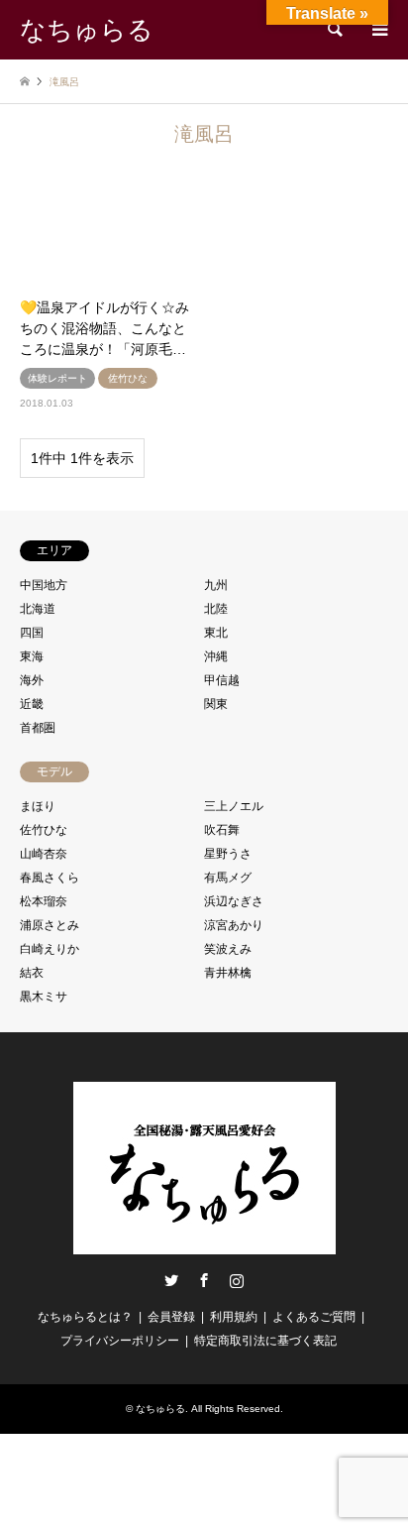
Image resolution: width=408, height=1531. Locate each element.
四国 (32, 633)
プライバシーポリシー (119, 1341)
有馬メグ (228, 877)
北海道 (37, 609)
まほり (37, 806)
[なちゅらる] (204, 1246)
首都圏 (37, 728)
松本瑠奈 (43, 901)
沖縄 (216, 656)
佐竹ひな (43, 830)
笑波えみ (228, 949)
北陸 (216, 609)
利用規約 (233, 1317)
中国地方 (43, 585)
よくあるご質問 (314, 1317)
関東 (216, 704)
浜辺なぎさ (233, 901)
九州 (216, 585)
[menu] (378, 29)
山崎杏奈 (43, 854)
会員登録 (171, 1317)
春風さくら (49, 877)
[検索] (333, 29)
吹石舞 (222, 830)
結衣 (32, 973)
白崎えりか (49, 949)
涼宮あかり (233, 925)
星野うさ (228, 854)
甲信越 (222, 680)
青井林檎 (228, 973)
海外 (32, 680)
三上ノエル (233, 806)
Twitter (171, 1280)
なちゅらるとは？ (85, 1317)
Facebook (204, 1280)
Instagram (237, 1280)
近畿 (32, 704)
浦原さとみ (49, 925)
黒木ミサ (43, 996)
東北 (216, 633)
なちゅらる (160, 1408)
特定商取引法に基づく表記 (265, 1341)
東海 (32, 656)
